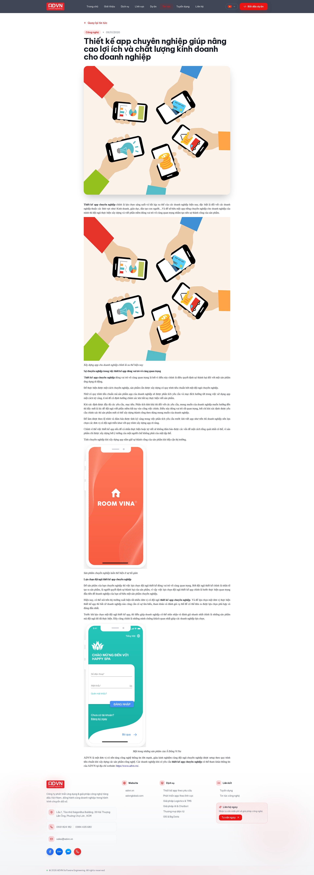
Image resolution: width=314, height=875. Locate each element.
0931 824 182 (63, 827)
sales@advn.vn (64, 839)
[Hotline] (77, 851)
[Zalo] (59, 851)
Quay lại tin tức (97, 22)
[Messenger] (68, 851)
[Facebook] (50, 851)
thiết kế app (167, 600)
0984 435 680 (83, 827)
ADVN (92, 765)
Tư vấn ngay (229, 817)
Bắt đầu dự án (256, 6)
